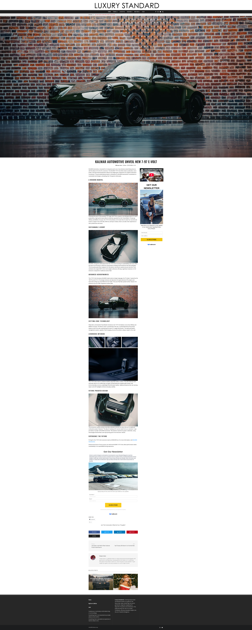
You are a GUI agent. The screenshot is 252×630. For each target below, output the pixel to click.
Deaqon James (119, 165)
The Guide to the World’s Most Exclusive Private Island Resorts (101, 545)
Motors (136, 12)
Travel (115, 12)
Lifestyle (122, 12)
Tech (143, 12)
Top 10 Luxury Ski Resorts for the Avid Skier (125, 544)
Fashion (129, 12)
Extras (125, 165)
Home (109, 12)
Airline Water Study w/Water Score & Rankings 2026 (106, 14)
